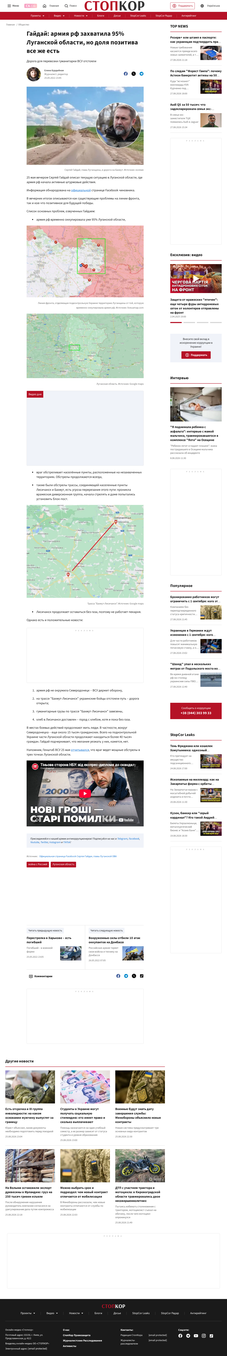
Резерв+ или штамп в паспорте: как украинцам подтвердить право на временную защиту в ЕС (196, 41)
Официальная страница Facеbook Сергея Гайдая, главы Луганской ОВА (78, 856)
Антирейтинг (189, 16)
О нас (66, 1330)
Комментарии (43, 976)
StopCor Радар (164, 16)
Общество (23, 24)
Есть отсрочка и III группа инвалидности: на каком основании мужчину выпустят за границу (29, 1115)
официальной (81, 190)
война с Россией (37, 864)
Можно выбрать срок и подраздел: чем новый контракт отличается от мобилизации (84, 1192)
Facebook (134, 839)
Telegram (122, 839)
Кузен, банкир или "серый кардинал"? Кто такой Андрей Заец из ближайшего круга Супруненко (192, 819)
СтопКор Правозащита (76, 1335)
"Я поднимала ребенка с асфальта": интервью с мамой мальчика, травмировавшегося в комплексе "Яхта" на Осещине (194, 433)
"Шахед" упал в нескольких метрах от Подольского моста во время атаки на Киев (194, 668)
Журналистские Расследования (82, 1341)
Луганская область (63, 864)
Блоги (100, 16)
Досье (117, 16)
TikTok (66, 842)
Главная (10, 24)
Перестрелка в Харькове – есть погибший (49, 940)
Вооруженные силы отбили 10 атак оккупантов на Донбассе (114, 940)
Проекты (36, 16)
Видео (57, 16)
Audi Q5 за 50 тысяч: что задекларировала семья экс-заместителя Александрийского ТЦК (193, 111)
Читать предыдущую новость (45, 930)
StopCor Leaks (138, 16)
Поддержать (185, 6)
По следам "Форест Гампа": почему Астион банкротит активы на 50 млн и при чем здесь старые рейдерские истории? (196, 77)
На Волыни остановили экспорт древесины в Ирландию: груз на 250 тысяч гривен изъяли (28, 1192)
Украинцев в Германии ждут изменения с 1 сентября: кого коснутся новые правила (191, 635)
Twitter (44, 842)
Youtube (34, 842)
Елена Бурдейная (54, 70)
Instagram (54, 842)
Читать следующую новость (106, 930)
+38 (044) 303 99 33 (196, 713)
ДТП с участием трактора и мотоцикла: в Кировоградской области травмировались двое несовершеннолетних (137, 1194)
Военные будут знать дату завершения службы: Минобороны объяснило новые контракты (138, 1115)
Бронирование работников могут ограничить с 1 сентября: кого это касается (195, 601)
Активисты (69, 1346)
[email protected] (37, 1348)
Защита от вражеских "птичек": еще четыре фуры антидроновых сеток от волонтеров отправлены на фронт (194, 306)
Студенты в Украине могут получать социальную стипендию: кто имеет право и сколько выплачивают (82, 1115)
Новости (79, 16)
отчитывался (80, 750)
